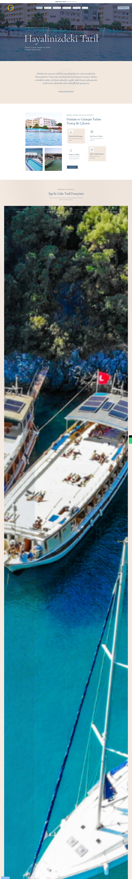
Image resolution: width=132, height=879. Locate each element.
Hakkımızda (76, 7)
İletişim (85, 7)
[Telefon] (130, 442)
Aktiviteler (57, 7)
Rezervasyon (67, 7)
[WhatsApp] (130, 439)
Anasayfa (39, 7)
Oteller (46, 7)
